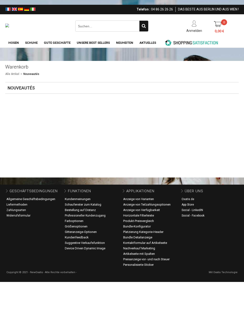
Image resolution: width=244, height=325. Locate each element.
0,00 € (219, 31)
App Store (188, 204)
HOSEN (13, 42)
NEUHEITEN (124, 42)
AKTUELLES (147, 42)
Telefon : (143, 9)
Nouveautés (31, 74)
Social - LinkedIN (192, 210)
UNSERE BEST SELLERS (93, 42)
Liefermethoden (16, 204)
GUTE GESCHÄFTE (57, 42)
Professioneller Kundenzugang (85, 215)
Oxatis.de (188, 199)
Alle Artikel (12, 74)
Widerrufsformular (18, 215)
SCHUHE (31, 42)
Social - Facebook (193, 215)
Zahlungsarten (16, 210)
